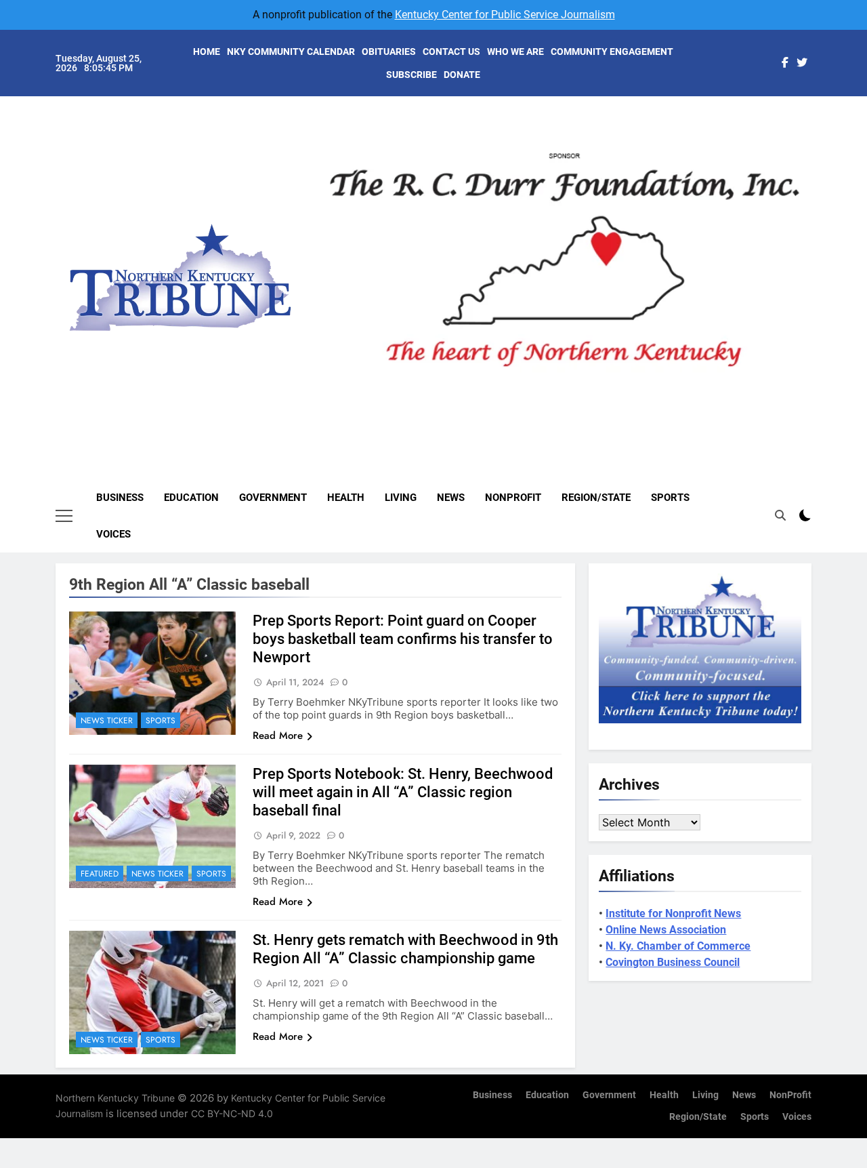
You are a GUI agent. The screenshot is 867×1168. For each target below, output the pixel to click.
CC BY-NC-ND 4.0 (232, 1113)
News (451, 497)
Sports (670, 497)
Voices (113, 534)
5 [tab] (619, 389)
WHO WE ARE (515, 51)
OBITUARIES (389, 51)
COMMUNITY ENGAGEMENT (612, 51)
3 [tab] (569, 389)
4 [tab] (594, 389)
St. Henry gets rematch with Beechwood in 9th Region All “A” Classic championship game (405, 949)
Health (345, 497)
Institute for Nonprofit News (673, 913)
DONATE (462, 74)
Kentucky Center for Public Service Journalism (505, 14)
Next (786, 381)
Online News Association (666, 929)
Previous (343, 381)
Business (120, 497)
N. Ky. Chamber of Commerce (678, 946)
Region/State (596, 497)
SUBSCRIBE (411, 74)
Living (401, 497)
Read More (278, 735)
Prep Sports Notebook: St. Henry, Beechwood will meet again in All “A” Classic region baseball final (403, 792)
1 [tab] (519, 389)
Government (273, 497)
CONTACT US (451, 51)
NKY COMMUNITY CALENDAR (291, 51)
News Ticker (107, 720)
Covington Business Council (673, 962)
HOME (206, 51)
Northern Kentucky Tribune (115, 1098)
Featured (100, 874)
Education (191, 497)
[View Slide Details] (564, 266)
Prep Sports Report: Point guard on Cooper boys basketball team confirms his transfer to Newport (403, 639)
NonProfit (513, 497)
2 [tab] (544, 389)
